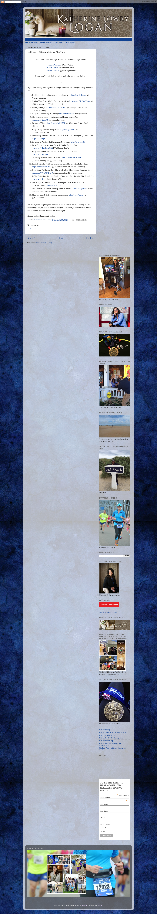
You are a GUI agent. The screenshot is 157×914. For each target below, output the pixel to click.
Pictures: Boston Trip (106, 741)
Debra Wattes (54, 65)
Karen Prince (52, 68)
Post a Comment (35, 229)
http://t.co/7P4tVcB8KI (41, 167)
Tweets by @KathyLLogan (108, 612)
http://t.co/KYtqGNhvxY (42, 173)
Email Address (113, 797)
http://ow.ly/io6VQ (40, 120)
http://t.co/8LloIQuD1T (71, 157)
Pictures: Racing (104, 730)
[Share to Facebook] (83, 220)
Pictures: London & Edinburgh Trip (111, 738)
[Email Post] (72, 220)
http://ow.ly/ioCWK (40, 154)
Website (103, 818)
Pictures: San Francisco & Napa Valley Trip (113, 732)
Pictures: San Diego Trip (107, 735)
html (104, 828)
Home (61, 238)
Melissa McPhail (53, 71)
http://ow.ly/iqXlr (78, 142)
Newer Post (32, 238)
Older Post (89, 238)
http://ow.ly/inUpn (78, 95)
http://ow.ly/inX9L (67, 113)
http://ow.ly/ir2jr (39, 179)
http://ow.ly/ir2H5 (80, 188)
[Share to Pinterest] (86, 220)
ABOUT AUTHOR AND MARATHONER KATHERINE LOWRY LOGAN (51, 43)
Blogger (100, 905)
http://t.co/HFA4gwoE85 (42, 148)
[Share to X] (81, 220)
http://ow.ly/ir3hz (76, 195)
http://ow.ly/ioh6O (67, 129)
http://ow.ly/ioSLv (53, 185)
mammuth (85, 905)
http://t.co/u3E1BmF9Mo (79, 101)
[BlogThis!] (79, 220)
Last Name (104, 811)
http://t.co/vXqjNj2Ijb (56, 123)
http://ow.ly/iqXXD (40, 138)
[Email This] (77, 220)
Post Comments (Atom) (44, 243)
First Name (104, 804)
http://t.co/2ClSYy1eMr (56, 107)
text (104, 831)
